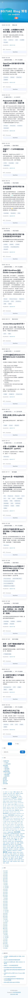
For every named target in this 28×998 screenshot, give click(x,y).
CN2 (11, 796)
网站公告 (14, 25)
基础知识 (6, 767)
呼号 (18, 839)
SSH (3, 815)
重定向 (8, 861)
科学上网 (8, 856)
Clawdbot (6, 77)
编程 (19, 856)
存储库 (4, 842)
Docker (5, 298)
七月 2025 (5, 878)
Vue (23, 818)
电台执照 (6, 249)
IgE (9, 498)
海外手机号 (7, 853)
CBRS (9, 796)
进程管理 (18, 859)
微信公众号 (12, 844)
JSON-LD (11, 39)
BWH (7, 794)
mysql (4, 828)
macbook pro (11, 825)
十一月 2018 (5, 946)
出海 (18, 838)
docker (12, 822)
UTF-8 (15, 816)
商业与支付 (15, 319)
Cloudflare (20, 799)
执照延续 (13, 621)
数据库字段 (21, 847)
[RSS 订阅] (22, 2)
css (7, 822)
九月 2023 (5, 901)
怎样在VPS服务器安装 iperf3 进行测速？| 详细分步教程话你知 (14, 531)
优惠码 (19, 687)
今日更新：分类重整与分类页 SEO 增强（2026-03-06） (13, 31)
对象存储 (21, 842)
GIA (3, 804)
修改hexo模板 (17, 836)
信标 (17, 163)
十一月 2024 (6, 887)
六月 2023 (5, 905)
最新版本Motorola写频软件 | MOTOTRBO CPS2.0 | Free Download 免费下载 (13, 568)
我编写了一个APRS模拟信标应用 (11, 965)
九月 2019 (5, 940)
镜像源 (11, 861)
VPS (14, 687)
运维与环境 (6, 776)
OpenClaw (19, 77)
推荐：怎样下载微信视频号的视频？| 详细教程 (13, 645)
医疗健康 (14, 472)
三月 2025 (5, 881)
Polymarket (13, 125)
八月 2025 (5, 877)
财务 (10, 333)
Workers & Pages (17, 819)
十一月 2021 (5, 921)
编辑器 (22, 856)
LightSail (4, 807)
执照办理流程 (9, 845)
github (21, 822)
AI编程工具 (12, 394)
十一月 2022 (6, 911)
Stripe (22, 815)
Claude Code (19, 394)
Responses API (19, 813)
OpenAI (17, 810)
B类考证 (11, 244)
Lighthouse (9, 807)
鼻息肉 (18, 505)
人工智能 (17, 835)
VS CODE (8, 818)
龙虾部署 (6, 79)
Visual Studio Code (16, 818)
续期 (15, 856)
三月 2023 (5, 907)
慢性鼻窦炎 (6, 503)
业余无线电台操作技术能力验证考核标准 (12, 967)
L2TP (12, 805)
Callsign (20, 796)
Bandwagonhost (7, 687)
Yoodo (22, 819)
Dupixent (17, 495)
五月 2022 (5, 916)
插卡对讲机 (8, 847)
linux (4, 825)
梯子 (3, 853)
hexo (6, 824)
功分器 (6, 839)
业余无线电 (7, 145)
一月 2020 (5, 934)
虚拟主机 (20, 858)
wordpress (5, 832)
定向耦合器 (8, 842)
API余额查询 (5, 793)
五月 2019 (5, 943)
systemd (7, 830)
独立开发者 (5, 855)
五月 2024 (5, 895)
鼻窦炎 (5, 508)
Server (6, 815)
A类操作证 (17, 793)
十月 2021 (5, 922)
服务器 (10, 303)
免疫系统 (6, 500)
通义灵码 (17, 425)
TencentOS (6, 301)
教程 (15, 847)
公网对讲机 (8, 838)
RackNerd (22, 298)
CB (19, 794)
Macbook (4, 808)
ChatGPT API (20, 798)
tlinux (10, 830)
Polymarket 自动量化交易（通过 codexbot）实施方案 (14, 962)
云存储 (6, 835)
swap (4, 830)
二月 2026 (5, 872)
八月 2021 (5, 925)
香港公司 (19, 861)
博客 (5, 303)
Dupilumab (11, 495)
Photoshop (7, 811)
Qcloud (18, 811)
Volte (21, 818)
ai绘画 (5, 821)
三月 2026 (5, 871)
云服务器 (10, 835)
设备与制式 (16, 145)
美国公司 (6, 858)
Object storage (11, 810)
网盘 (3, 858)
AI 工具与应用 (18, 411)
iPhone (9, 824)
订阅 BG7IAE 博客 (14, 994)
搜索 (23, 751)
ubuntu (13, 830)
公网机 (12, 838)
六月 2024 (5, 893)
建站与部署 (6, 774)
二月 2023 (5, 908)
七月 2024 (5, 892)
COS (17, 796)
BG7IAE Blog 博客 (14, 11)
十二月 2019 (5, 936)
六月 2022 (5, 914)
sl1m (18, 828)
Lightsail (12, 807)
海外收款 (10, 853)
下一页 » (17, 743)
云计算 (13, 835)
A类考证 (5, 244)
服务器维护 (10, 852)
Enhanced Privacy (10, 802)
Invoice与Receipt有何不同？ (14, 324)
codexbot (20, 125)
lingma (11, 425)
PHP (3, 811)
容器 (15, 842)
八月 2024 (5, 890)
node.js (7, 828)
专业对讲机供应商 (17, 992)
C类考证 (17, 244)
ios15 (15, 824)
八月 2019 (5, 942)
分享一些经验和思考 (14, 14)
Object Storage (5, 810)
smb (20, 828)
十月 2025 (5, 874)
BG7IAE (4, 794)
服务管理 (14, 852)
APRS (5, 163)
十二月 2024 (6, 886)
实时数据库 (12, 842)
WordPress (19, 301)
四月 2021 (5, 928)
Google (12, 804)
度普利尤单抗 (17, 500)
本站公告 (18, 852)
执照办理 (4, 845)
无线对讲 (4, 850)
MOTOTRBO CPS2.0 (17, 578)
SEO (17, 39)
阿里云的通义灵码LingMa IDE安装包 (12, 982)
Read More (15, 52)
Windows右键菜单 (6, 819)
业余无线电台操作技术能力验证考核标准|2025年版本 (14, 970)
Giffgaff (9, 804)
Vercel (11, 818)
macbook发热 (17, 825)
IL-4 (5, 498)
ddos (10, 822)
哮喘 (11, 500)
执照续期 (6, 623)
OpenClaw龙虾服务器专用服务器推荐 (12, 959)
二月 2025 (5, 883)
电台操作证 (13, 213)
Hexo (5, 39)
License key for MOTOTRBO (19, 805)
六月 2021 (5, 927)
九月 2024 (5, 889)
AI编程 (5, 394)
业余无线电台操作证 (15, 246)
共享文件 (15, 838)
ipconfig (18, 824)
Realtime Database (12, 813)
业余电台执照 (22, 833)
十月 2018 (5, 948)
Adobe (14, 793)
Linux (16, 807)
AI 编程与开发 (8, 97)
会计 (5, 333)
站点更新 (6, 42)
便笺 (9, 836)
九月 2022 (5, 913)
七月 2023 (5, 904)
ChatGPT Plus (5, 799)
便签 (12, 836)
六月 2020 (5, 933)
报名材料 (4, 847)
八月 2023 (5, 902)
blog (21, 821)
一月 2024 (5, 898)
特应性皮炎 (18, 503)
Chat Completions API (7, 798)
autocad (8, 821)
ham (3, 824)
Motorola (17, 808)
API (21, 791)
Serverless (6, 456)
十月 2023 (5, 899)
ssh (22, 828)
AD (5, 495)
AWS (11, 793)
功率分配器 (10, 839)
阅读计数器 (15, 861)
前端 (3, 839)
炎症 (12, 503)
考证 (19, 213)
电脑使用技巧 (22, 855)
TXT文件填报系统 (6, 816)
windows (23, 830)
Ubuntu (18, 816)
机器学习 (21, 852)
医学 (13, 839)
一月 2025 (5, 884)
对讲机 (18, 842)
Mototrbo (21, 808)
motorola (21, 825)
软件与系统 (15, 639)
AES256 (6, 791)
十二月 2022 (6, 910)
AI (8, 791)
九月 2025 (5, 875)
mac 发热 (7, 825)
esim (19, 822)
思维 (16, 844)
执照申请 (19, 621)
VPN (13, 301)
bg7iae (18, 821)
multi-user (22, 827)
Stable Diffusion (18, 815)
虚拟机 (4, 859)
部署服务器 (5, 861)
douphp (15, 822)
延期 (9, 844)
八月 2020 (5, 930)
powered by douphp (13, 828)
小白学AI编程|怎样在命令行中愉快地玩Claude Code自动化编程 (14, 357)
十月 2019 (5, 939)
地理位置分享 (6, 165)
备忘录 (13, 841)
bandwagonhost (13, 821)
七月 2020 (5, 931)
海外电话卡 (15, 853)
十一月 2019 (5, 937)
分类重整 (22, 39)
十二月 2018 (5, 945)
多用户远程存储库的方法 (19, 841)
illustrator (12, 824)
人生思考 (5, 777)
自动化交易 (6, 128)
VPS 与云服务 (19, 59)
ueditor (16, 830)
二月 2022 (5, 919)
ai (3, 821)
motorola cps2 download (9, 581)
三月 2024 (5, 896)
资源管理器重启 (10, 859)
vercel (19, 830)
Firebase (15, 802)
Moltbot (12, 77)
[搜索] (25, 2)
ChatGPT (14, 798)
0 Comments (8, 49)
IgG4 (14, 498)
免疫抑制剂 (20, 498)
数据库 (18, 847)
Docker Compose (13, 298)
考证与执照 (16, 183)
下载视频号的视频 (7, 654)
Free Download (7, 578)
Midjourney (9, 808)
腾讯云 (12, 858)
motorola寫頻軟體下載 (8, 583)
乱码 (3, 835)
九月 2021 (5, 924)
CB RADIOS (5, 796)
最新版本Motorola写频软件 (9, 585)
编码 (17, 856)
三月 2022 (5, 917)
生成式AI (8, 855)
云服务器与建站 (8, 59)
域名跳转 (9, 841)
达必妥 (12, 505)
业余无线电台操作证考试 (14, 833)
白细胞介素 (6, 505)
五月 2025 (5, 880)
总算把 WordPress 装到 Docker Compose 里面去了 (13, 271)
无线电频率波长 (9, 850)
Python (15, 811)
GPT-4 (6, 804)
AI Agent (17, 97)
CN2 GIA (14, 796)
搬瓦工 (5, 689)
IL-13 (23, 495)
